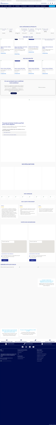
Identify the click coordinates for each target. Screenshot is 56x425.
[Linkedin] (30, 347)
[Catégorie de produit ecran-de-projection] (11, 31)
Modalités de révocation (40, 356)
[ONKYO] (11, 197)
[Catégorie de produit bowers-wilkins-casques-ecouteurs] (45, 31)
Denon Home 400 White (33, 68)
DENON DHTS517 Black (33, 46)
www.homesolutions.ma (21, 357)
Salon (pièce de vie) (7, 132)
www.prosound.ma (20, 358)
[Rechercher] (36, 3)
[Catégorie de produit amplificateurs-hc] (24, 31)
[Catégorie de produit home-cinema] (4, 31)
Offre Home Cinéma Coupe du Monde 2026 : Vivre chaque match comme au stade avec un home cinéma (9, 330)
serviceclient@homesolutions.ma (51, 0)
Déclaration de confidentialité (41, 355)
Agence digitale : (51, 424)
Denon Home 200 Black (6, 68)
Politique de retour (39, 352)
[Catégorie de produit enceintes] (31, 31)
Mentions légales (39, 359)
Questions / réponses (40, 351)
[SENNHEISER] (31, 197)
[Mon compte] (48, 3)
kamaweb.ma (54, 424)
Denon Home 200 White (20, 68)
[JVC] (4, 197)
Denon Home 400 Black (47, 68)
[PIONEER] (52, 197)
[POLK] (45, 197)
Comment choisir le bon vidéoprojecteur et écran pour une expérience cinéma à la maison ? (46, 281)
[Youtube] (33, 347)
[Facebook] (22, 347)
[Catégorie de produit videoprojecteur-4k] (18, 31)
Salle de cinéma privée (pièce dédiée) (10, 134)
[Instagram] (26, 347)
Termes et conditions (40, 358)
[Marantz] (38, 197)
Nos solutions (20, 352)
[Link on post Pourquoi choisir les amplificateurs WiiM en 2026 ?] (28, 297)
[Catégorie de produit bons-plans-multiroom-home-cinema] (52, 31)
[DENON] (18, 197)
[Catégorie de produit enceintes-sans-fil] (38, 31)
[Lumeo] (24, 197)
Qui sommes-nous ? (20, 351)
